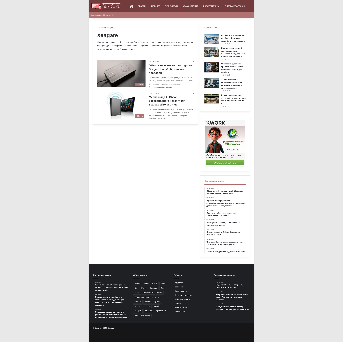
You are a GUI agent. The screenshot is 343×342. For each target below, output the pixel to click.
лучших (157, 302)
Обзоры (142, 6)
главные (138, 302)
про (136, 315)
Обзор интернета (182, 299)
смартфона (145, 315)
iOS (136, 288)
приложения (161, 311)
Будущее (155, 6)
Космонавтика (190, 6)
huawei (163, 284)
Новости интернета (183, 295)
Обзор (159, 293)
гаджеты (155, 297)
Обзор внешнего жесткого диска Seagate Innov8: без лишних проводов (170, 69)
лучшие (148, 302)
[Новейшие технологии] (106, 6)
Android (138, 284)
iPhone (143, 288)
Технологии (171, 6)
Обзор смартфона (142, 297)
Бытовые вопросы (235, 6)
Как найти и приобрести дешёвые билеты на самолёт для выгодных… (233, 38)
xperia (137, 293)
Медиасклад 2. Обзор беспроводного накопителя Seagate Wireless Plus (167, 101)
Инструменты (148, 293)
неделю (147, 306)
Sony (163, 288)
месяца (137, 306)
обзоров (138, 311)
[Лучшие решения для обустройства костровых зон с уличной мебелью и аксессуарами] (211, 99)
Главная (102, 27)
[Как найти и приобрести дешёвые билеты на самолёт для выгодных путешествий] (211, 39)
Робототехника (211, 6)
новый (156, 306)
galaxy (154, 284)
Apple (146, 284)
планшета (149, 311)
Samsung (153, 288)
